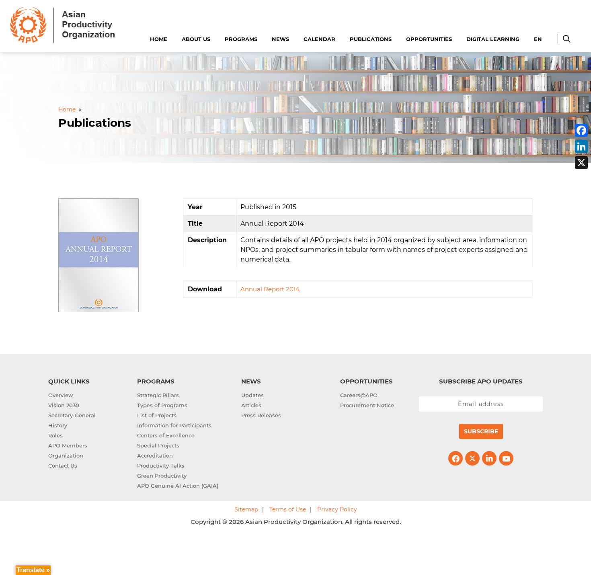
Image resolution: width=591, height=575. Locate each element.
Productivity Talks (161, 465)
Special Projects (158, 445)
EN (538, 39)
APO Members (67, 445)
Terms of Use (287, 509)
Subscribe (481, 431)
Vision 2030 (63, 405)
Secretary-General (72, 415)
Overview (60, 395)
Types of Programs (162, 405)
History (57, 425)
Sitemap (246, 509)
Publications (371, 39)
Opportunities (429, 39)
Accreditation (155, 455)
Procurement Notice (367, 405)
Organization (65, 455)
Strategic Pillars (158, 395)
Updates (252, 395)
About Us (196, 39)
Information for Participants (174, 425)
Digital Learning (492, 39)
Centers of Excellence (166, 435)
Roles (55, 435)
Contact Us (62, 465)
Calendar (319, 39)
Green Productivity (162, 475)
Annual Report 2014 (270, 289)
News (280, 39)
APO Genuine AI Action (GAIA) (177, 485)
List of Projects (156, 415)
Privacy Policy (337, 509)
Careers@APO (359, 395)
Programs (241, 39)
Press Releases (261, 415)
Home (158, 39)
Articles (251, 405)
